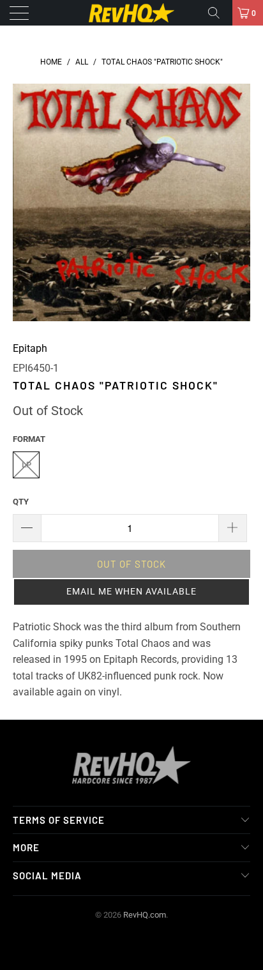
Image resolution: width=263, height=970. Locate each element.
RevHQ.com (144, 915)
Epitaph (30, 348)
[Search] (218, 13)
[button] (131, 592)
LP (26, 464)
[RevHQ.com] (131, 13)
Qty (21, 501)
